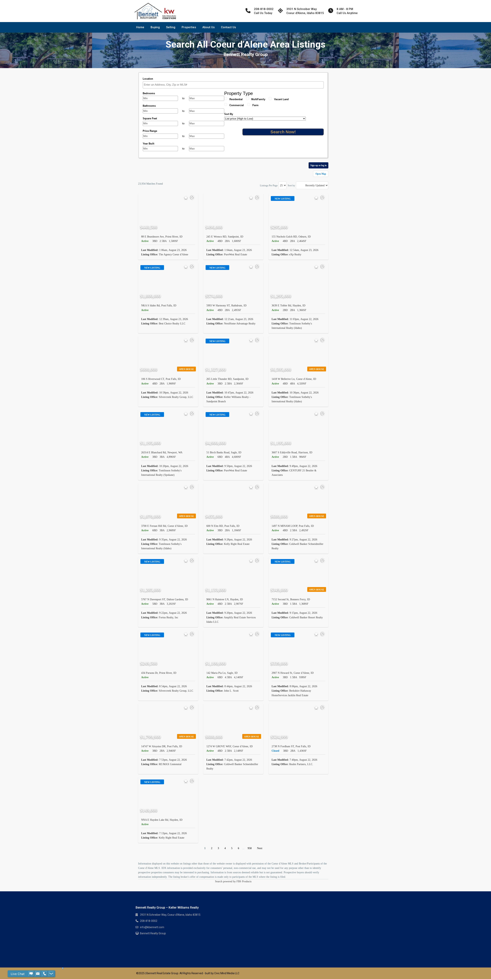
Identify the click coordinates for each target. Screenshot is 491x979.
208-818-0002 (148, 920)
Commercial (236, 105)
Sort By (228, 114)
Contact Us (228, 27)
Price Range (150, 130)
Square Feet (150, 118)
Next (259, 848)
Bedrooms (149, 93)
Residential (236, 99)
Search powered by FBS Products (233, 881)
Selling (170, 27)
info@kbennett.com (152, 927)
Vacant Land (281, 99)
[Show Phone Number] (44, 974)
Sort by (291, 185)
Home (140, 27)
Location (148, 78)
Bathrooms (149, 105)
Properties (189, 27)
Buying (155, 27)
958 (250, 848)
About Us (208, 27)
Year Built (148, 143)
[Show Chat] (31, 974)
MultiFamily (258, 99)
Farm (255, 105)
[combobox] (233, 84)
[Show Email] (37, 974)
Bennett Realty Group (153, 933)
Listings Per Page (269, 185)
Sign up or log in (318, 165)
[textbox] (234, 84)
